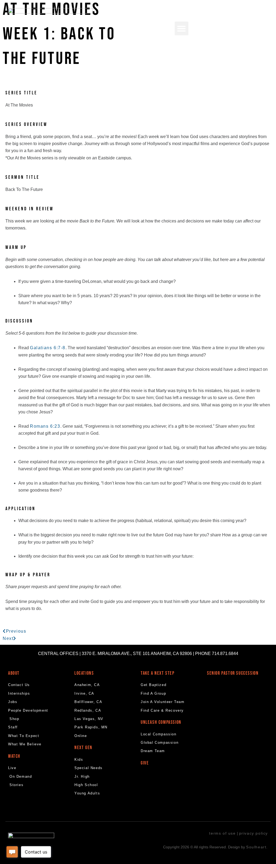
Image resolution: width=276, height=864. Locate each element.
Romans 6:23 (45, 426)
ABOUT (14, 673)
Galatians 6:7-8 (47, 347)
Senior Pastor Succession (232, 673)
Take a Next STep (158, 673)
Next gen (83, 747)
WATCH (14, 756)
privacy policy (253, 833)
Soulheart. (257, 847)
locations (84, 673)
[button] (181, 28)
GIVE (145, 763)
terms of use (222, 833)
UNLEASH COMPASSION (161, 722)
